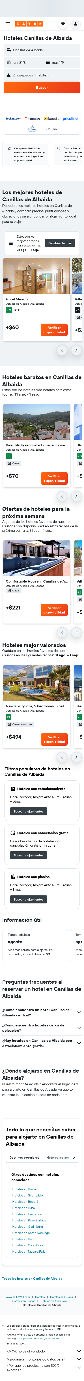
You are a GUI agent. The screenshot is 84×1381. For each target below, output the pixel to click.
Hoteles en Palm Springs (29, 1220)
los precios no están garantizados (39, 1338)
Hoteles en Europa (61, 1297)
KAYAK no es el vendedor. (26, 1351)
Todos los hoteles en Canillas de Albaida (32, 1278)
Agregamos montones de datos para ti (36, 1359)
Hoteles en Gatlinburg (27, 1227)
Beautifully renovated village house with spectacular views (37, 445)
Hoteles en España (23, 1301)
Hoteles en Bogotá (25, 1202)
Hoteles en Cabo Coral (27, 1245)
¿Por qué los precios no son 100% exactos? (33, 1367)
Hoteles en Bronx (24, 1189)
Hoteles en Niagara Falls (28, 1252)
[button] (8, 24)
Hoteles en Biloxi (23, 1239)
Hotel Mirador (17, 299)
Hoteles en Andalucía (54, 1301)
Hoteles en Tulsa (23, 1208)
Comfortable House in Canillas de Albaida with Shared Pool (37, 581)
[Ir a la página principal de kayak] (29, 24)
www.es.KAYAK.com (18, 1297)
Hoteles (40, 1297)
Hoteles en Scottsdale (27, 1195)
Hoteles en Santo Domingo (31, 1233)
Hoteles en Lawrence (27, 1214)
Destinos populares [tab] (24, 1157)
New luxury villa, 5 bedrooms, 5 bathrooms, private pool (37, 706)
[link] (28, 811)
